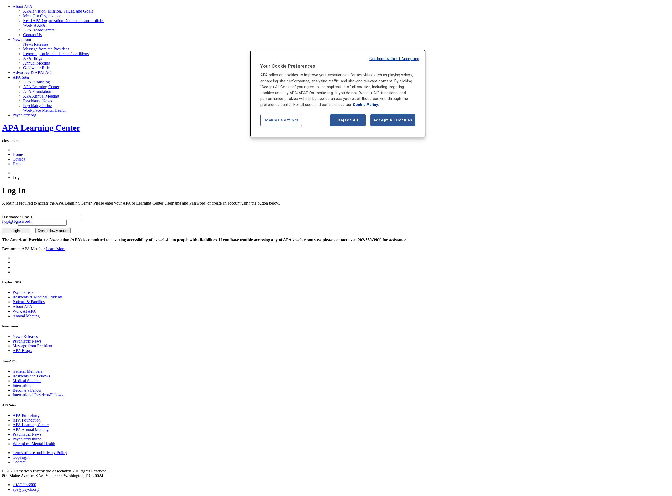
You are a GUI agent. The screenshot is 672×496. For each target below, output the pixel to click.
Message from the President (46, 49)
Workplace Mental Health (44, 110)
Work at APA (34, 25)
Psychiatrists (23, 292)
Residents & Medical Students (37, 297)
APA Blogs (32, 58)
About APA (22, 6)
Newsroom (22, 39)
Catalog (19, 159)
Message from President (32, 346)
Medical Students (27, 380)
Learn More (55, 249)
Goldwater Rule (36, 68)
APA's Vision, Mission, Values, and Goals (58, 11)
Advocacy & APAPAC (32, 72)
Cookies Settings (281, 120)
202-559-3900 (369, 240)
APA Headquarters (38, 30)
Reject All (348, 120)
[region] (338, 94)
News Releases (35, 44)
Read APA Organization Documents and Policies (63, 20)
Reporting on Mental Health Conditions (56, 53)
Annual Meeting (36, 63)
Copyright (21, 457)
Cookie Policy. (366, 104)
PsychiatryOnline (37, 105)
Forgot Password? (17, 221)
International (23, 385)
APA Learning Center (41, 86)
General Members (27, 371)
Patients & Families (29, 302)
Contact (19, 462)
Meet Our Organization (42, 16)
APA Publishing (36, 82)
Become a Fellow (27, 390)
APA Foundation (37, 91)
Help (17, 164)
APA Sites (21, 77)
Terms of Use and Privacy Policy (40, 452)
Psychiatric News (37, 101)
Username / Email (17, 217)
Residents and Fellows (31, 376)
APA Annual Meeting (41, 96)
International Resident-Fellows (38, 395)
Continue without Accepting (394, 58)
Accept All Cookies (393, 120)
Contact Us (32, 35)
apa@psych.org (26, 489)
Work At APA (24, 311)
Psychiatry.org (24, 115)
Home (18, 154)
